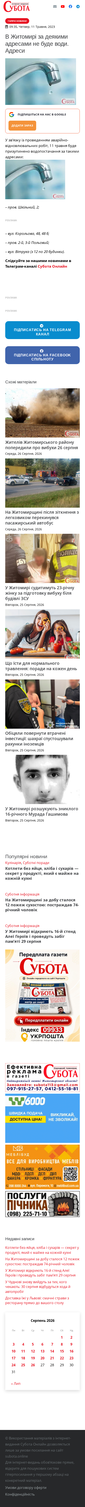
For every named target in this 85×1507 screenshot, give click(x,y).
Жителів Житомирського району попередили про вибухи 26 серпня (41, 444)
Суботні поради (36, 862)
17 (13, 1358)
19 (33, 1358)
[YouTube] (62, 6)
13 (42, 1351)
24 (13, 1365)
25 (23, 1365)
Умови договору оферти (25, 1487)
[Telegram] (78, 6)
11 (23, 1351)
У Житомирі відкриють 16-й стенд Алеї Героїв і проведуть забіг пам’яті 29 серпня (40, 936)
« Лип (15, 1383)
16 (71, 1351)
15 (62, 1351)
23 (71, 1358)
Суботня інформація (22, 894)
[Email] (54, 6)
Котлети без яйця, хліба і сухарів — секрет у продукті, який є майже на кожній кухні (42, 873)
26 (33, 1365)
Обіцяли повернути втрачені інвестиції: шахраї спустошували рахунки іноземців (39, 738)
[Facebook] (70, 6)
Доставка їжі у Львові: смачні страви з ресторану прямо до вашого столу (37, 1300)
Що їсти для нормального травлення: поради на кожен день (41, 665)
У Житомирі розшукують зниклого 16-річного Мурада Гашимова (41, 811)
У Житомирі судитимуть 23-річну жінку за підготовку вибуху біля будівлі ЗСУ (39, 593)
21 (52, 1358)
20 (42, 1358)
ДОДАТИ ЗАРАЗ (22, 125)
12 (33, 1351)
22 (62, 1358)
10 (13, 1351)
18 (23, 1358)
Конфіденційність (20, 1494)
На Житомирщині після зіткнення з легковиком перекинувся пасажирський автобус (42, 517)
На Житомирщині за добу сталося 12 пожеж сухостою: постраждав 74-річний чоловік (42, 904)
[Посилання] (16, 6)
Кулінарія (13, 862)
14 (52, 1351)
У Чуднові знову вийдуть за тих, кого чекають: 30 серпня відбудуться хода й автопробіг (37, 1287)
